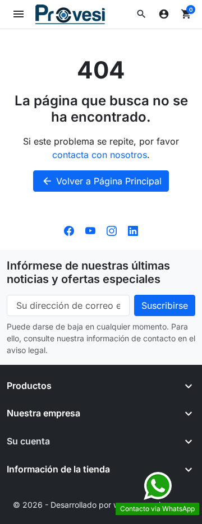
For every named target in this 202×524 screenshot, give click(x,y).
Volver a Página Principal (102, 181)
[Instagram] (111, 230)
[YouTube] (90, 230)
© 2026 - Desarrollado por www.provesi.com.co (101, 504)
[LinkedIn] (133, 230)
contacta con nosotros (99, 154)
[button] (141, 14)
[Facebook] (69, 230)
